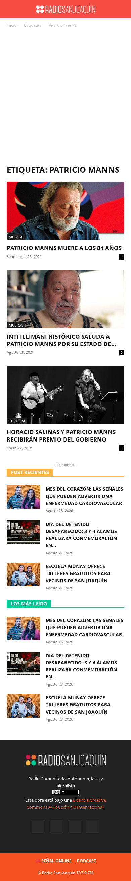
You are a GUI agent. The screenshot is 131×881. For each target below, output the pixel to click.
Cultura (17, 420)
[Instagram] (56, 826)
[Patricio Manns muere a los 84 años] (65, 211)
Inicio (11, 25)
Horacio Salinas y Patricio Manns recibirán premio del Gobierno (61, 435)
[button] (11, 9)
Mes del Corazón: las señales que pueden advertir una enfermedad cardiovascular (84, 496)
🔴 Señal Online (53, 861)
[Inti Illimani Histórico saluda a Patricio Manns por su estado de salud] (65, 299)
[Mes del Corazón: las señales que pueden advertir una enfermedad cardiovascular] (23, 497)
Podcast (86, 861)
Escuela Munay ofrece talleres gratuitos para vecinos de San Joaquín (78, 573)
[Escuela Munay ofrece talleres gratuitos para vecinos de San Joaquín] (23, 574)
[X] (74, 826)
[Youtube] (92, 826)
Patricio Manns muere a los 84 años (64, 248)
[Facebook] (38, 826)
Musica (16, 236)
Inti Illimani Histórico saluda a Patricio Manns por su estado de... (61, 340)
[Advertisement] (65, 98)
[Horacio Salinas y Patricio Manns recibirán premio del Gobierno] (65, 395)
